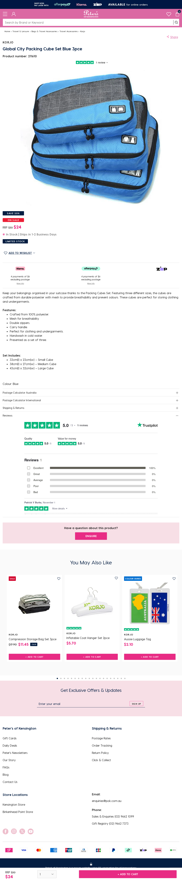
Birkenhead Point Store (18, 811)
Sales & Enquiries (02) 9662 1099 (113, 816)
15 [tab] (107, 678)
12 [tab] (96, 678)
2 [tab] (60, 678)
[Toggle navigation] (5, 13)
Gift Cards (10, 738)
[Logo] (91, 13)
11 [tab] (92, 678)
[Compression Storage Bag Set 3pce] (34, 604)
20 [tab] (124, 678)
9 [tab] (85, 678)
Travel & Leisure (20, 31)
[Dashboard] (14, 13)
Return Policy (100, 752)
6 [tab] (75, 678)
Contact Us (10, 781)
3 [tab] (64, 678)
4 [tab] (68, 678)
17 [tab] (114, 678)
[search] (176, 22)
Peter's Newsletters (15, 752)
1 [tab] (57, 678)
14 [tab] (103, 678)
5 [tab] (71, 678)
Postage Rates (101, 738)
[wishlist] (168, 13)
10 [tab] (89, 678)
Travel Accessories (69, 31)
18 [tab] (117, 678)
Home (7, 31)
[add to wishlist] (58, 578)
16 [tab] (110, 678)
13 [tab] (100, 678)
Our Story (9, 760)
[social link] (5, 831)
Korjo (82, 31)
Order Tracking (102, 745)
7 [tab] (78, 678)
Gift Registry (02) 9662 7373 (110, 823)
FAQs (6, 767)
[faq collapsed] (177, 393)
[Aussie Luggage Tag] (150, 604)
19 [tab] (121, 678)
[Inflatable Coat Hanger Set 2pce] (92, 602)
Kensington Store (14, 804)
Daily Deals (10, 745)
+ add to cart (128, 874)
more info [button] (20, 283)
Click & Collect (101, 760)
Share (174, 37)
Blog (6, 774)
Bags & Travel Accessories (44, 31)
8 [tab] (82, 678)
